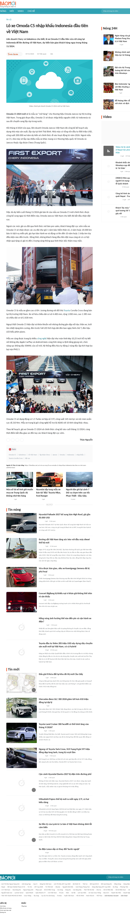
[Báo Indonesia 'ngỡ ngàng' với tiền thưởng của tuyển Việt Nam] (108, 88)
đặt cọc (27, 458)
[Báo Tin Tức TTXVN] (116, 58)
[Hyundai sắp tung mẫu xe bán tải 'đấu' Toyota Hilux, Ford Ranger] (49, 479)
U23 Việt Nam (52, 893)
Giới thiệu (3, 906)
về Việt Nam (32, 455)
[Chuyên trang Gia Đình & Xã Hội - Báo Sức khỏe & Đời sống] (41, 756)
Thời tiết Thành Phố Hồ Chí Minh (11, 896)
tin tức (30, 887)
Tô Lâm (61, 893)
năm (67, 893)
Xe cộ (8, 19)
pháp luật (39, 890)
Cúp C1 (35, 884)
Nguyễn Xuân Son (6, 893)
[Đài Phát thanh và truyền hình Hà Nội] (41, 678)
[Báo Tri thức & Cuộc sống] (13, 54)
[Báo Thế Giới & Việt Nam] (41, 731)
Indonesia (70, 455)
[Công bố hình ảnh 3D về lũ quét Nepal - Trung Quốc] (108, 197)
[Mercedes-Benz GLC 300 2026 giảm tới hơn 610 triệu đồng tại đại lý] (21, 708)
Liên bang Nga (26, 884)
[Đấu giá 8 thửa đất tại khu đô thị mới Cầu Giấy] (21, 683)
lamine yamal (19, 893)
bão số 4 (106, 893)
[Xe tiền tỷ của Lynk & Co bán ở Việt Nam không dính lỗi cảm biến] (21, 833)
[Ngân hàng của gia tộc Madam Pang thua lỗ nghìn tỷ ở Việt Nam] (108, 39)
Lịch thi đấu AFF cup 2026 (62, 884)
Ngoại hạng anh (28, 890)
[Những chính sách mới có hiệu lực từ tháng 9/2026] (108, 56)
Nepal (3, 887)
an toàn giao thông (95, 893)
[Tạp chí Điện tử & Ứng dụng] (41, 806)
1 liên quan (51, 575)
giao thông (27, 896)
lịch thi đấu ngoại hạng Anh (10, 884)
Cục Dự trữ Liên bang (48, 896)
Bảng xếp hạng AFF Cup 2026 (101, 887)
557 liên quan (41, 54)
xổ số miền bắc (108, 890)
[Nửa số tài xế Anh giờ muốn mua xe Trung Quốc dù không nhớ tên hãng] (19, 479)
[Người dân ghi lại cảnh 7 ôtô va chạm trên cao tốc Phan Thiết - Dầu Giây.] (79, 479)
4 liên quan (52, 521)
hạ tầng (115, 887)
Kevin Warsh (90, 896)
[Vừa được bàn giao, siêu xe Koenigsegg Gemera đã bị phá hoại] (21, 577)
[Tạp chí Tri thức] (67, 499)
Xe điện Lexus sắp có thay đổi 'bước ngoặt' (59, 849)
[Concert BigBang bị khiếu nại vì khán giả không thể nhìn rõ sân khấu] (21, 602)
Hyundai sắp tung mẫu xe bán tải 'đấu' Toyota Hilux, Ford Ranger (48, 492)
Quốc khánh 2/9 (40, 893)
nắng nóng (117, 884)
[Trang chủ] (8, 4)
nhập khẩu (80, 455)
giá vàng (60, 890)
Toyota (67, 310)
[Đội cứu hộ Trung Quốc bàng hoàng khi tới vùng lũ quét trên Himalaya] (108, 71)
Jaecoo (55, 455)
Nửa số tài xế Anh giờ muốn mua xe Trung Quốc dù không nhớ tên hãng (19, 492)
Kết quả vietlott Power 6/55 (16, 887)
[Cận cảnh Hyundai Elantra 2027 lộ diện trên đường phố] (21, 783)
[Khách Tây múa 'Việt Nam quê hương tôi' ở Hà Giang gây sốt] (108, 212)
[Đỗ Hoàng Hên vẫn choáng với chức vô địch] (108, 104)
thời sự (85, 884)
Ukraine (57, 887)
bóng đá (68, 890)
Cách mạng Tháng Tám (83, 887)
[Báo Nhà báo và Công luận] (9, 499)
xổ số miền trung (49, 890)
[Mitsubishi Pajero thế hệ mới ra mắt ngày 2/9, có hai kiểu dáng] (21, 808)
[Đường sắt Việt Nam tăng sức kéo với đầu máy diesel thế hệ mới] (21, 548)
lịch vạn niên (82, 893)
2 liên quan (51, 777)
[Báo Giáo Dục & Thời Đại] (116, 93)
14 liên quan (125, 187)
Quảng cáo (3, 912)
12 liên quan (53, 546)
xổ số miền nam (121, 890)
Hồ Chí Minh (80, 896)
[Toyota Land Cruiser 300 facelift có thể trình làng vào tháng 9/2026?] (21, 733)
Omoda (62, 455)
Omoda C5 (12, 455)
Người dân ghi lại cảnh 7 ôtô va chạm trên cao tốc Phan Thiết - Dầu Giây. (78, 492)
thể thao (99, 896)
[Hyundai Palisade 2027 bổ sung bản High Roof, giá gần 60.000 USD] (21, 523)
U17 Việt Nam (5, 890)
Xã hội (73, 893)
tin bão (59, 896)
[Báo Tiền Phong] (41, 650)
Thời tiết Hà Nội (89, 890)
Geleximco (22, 455)
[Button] (20, 54)
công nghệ (41, 338)
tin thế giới (49, 887)
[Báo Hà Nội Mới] (41, 546)
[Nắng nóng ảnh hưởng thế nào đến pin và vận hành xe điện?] (21, 627)
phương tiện (124, 887)
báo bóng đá (17, 890)
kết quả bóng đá (106, 884)
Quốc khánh (29, 893)
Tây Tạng (36, 896)
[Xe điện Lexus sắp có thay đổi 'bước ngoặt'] (21, 858)
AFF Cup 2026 (38, 887)
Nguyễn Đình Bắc (68, 887)
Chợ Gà (98, 890)
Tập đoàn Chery (44, 455)
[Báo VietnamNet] (38, 499)
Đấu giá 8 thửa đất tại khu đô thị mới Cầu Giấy (61, 674)
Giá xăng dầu (77, 890)
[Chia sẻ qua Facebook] (8, 440)
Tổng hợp (24, 906)
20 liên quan (53, 650)
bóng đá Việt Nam (46, 884)
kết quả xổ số (94, 884)
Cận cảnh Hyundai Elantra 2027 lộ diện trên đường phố (65, 774)
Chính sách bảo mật (5, 910)
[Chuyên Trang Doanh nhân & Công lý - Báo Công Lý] (41, 521)
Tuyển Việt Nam (69, 896)
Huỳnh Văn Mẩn (116, 893)
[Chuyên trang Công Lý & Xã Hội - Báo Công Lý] (40, 600)
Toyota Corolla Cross (16, 458)
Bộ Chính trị (76, 884)
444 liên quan (52, 831)
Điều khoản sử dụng (5, 908)
